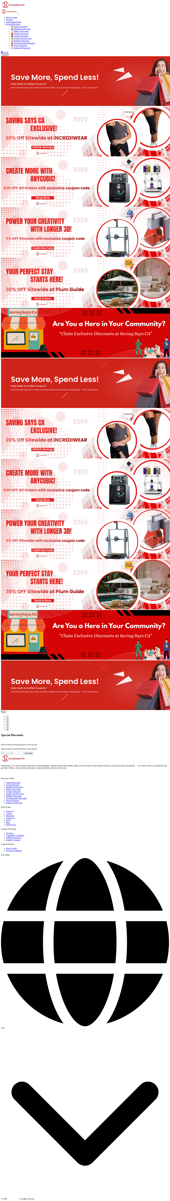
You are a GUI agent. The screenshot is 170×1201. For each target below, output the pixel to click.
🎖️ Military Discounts (19, 31)
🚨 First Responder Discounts (23, 43)
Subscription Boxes (13, 22)
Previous (5, 55)
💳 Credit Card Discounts (21, 38)
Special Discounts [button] (13, 24)
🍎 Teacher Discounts (19, 34)
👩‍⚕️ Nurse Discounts (19, 45)
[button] (85, 1028)
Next (3, 712)
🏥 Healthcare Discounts (21, 29)
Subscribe (28, 753)
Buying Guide (11, 17)
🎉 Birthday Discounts (20, 41)
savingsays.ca (12, 1199)
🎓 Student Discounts (19, 36)
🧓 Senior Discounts (19, 27)
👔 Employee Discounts (20, 48)
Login (5, 52)
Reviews (9, 20)
